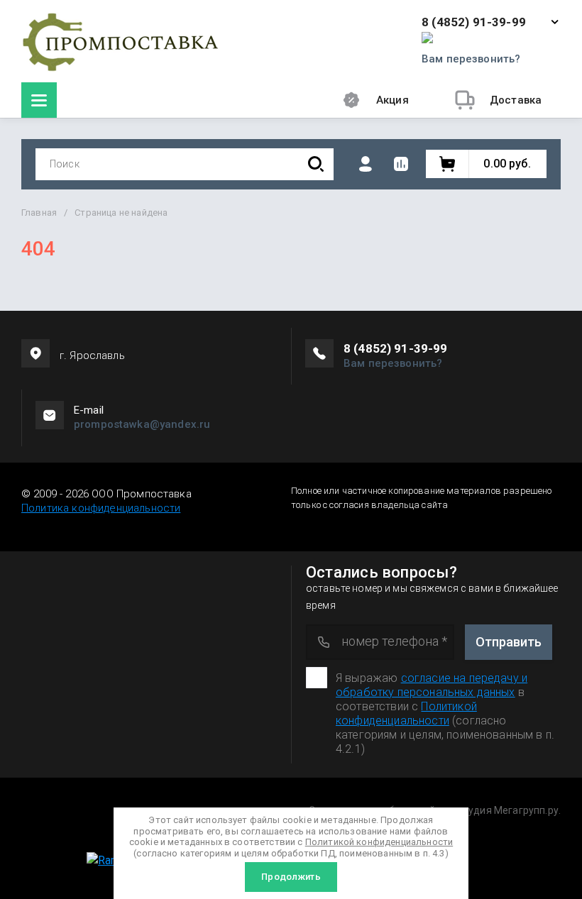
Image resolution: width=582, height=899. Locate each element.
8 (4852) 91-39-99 (474, 22)
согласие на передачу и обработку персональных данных (431, 685)
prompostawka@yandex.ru (142, 424)
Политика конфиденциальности (100, 508)
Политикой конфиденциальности (406, 713)
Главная (39, 212)
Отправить (509, 641)
